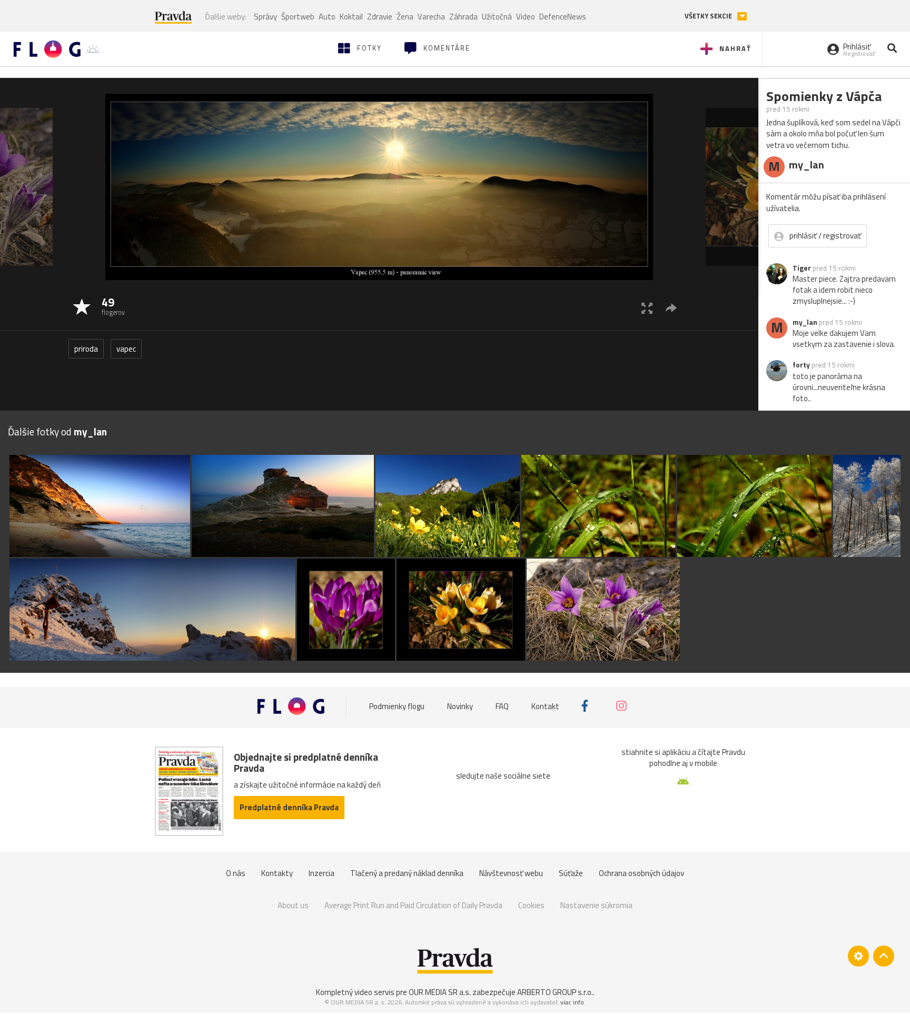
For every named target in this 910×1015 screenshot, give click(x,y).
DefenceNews (562, 17)
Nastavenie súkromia (596, 905)
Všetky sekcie (709, 16)
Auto (327, 17)
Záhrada (463, 17)
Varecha (431, 17)
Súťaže (571, 873)
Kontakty (277, 873)
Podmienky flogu (396, 706)
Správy (265, 17)
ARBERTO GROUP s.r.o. (555, 992)
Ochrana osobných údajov (641, 873)
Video (525, 17)
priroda (86, 349)
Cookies (531, 905)
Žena (405, 17)
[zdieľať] (671, 307)
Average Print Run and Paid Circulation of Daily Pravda (413, 905)
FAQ (502, 706)
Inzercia (321, 873)
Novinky (460, 706)
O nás (235, 873)
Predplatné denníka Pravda (289, 807)
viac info (572, 1002)
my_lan (805, 322)
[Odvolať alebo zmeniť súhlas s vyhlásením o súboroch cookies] (858, 956)
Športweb (297, 17)
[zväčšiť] (646, 307)
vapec (126, 349)
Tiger (802, 268)
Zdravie (379, 17)
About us (293, 905)
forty (801, 365)
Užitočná (497, 17)
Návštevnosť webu (511, 873)
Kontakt (545, 706)
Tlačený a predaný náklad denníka (406, 873)
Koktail (351, 17)
